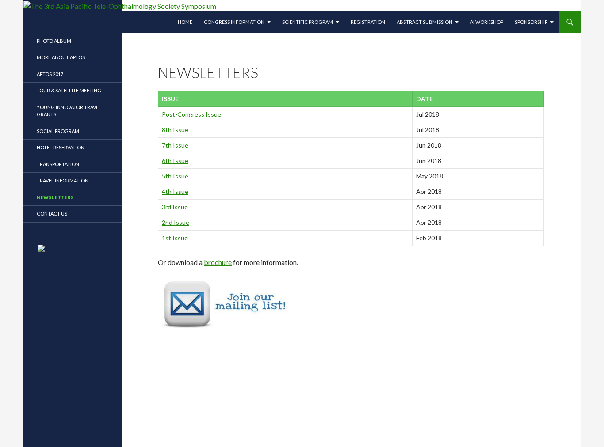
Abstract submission (424, 22)
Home (185, 22)
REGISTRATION (368, 22)
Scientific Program (307, 22)
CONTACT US (52, 213)
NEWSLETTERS (55, 197)
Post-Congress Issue (191, 114)
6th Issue (175, 160)
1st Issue (175, 238)
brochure (218, 262)
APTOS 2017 (50, 74)
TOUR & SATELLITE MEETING (69, 90)
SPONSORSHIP (531, 22)
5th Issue (175, 176)
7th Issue (175, 145)
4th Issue (175, 191)
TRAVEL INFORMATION (62, 180)
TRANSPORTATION (58, 164)
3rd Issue (175, 207)
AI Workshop (486, 22)
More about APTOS (61, 57)
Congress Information (234, 22)
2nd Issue (175, 222)
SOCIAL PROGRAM (58, 131)
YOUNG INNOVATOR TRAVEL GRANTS (69, 110)
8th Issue (175, 129)
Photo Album (54, 41)
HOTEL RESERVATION (60, 147)
